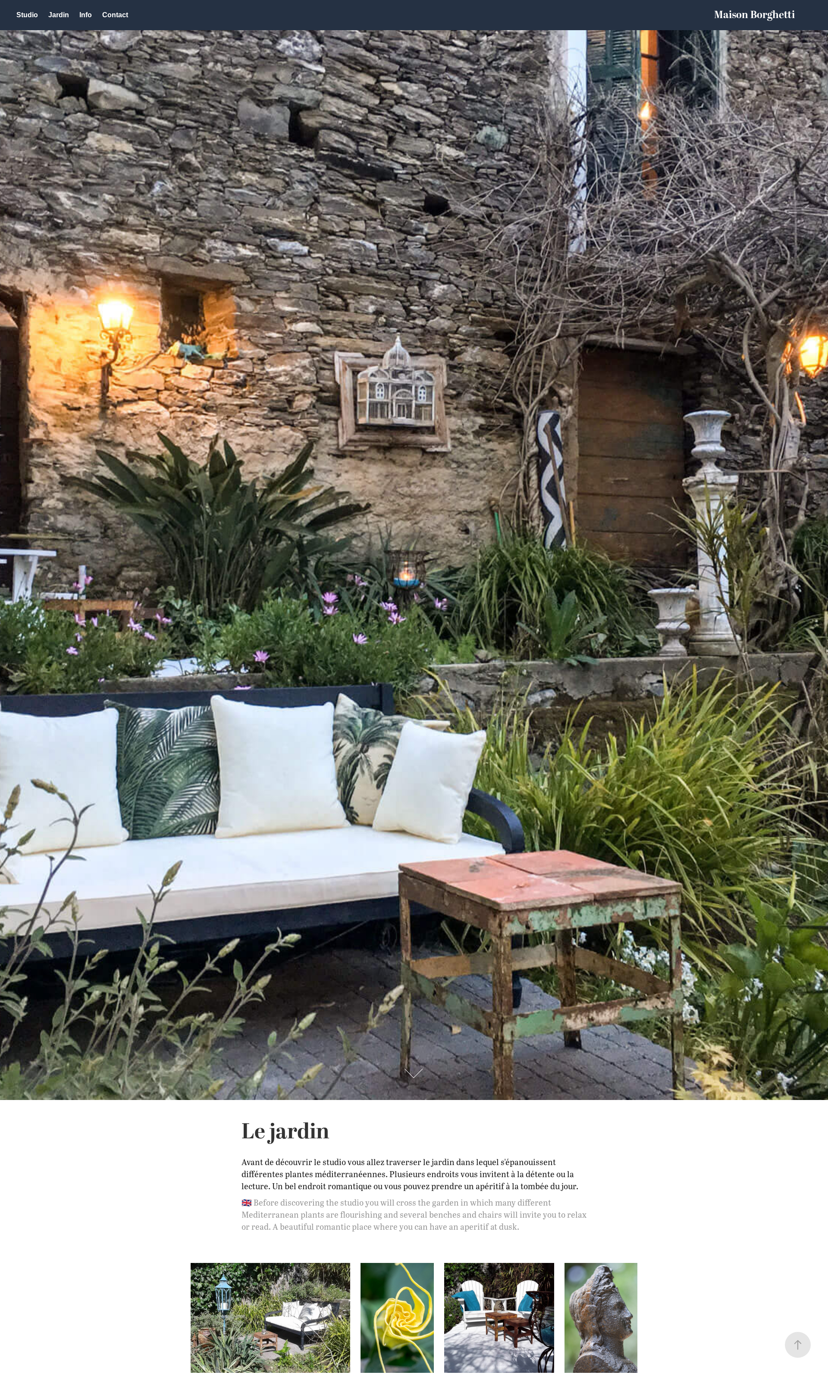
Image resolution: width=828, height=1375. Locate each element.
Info (85, 15)
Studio (27, 15)
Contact (115, 15)
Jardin (58, 15)
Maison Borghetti (754, 15)
